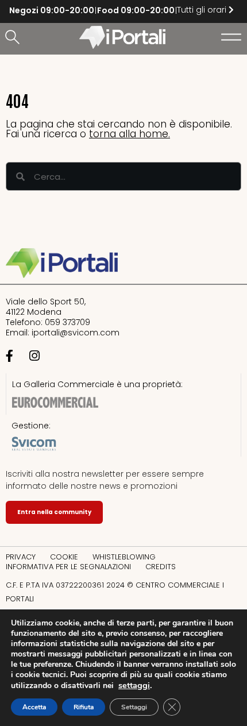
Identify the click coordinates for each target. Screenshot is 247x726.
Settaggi (134, 707)
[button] (14, 38)
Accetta (34, 707)
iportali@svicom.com (75, 332)
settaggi (134, 685)
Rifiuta (84, 707)
